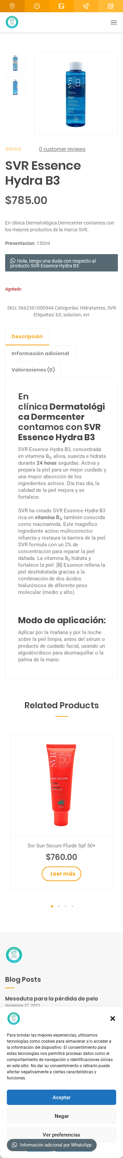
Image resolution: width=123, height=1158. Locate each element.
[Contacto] (61, 6)
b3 (58, 314)
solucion (72, 314)
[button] (112, 1018)
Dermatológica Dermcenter (54, 223)
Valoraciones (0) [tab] (33, 369)
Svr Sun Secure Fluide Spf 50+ (62, 846)
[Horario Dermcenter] (37, 6)
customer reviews (62, 149)
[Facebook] (110, 6)
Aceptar (61, 1097)
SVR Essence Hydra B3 (59, 432)
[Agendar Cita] (86, 6)
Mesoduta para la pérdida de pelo (51, 998)
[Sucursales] (12, 6)
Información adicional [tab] (40, 353)
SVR (111, 308)
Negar (62, 1116)
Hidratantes (92, 308)
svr (86, 314)
